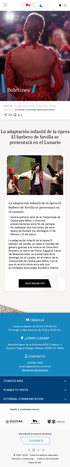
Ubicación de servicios (35, 370)
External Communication (23, 399)
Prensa (52, 105)
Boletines (8, 109)
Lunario (41, 5)
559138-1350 (35, 362)
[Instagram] (33, 450)
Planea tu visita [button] (16, 390)
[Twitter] (38, 450)
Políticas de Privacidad (48, 458)
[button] (5, 5)
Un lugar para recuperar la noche (31, 105)
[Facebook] (29, 450)
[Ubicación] (60, 5)
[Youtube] (43, 450)
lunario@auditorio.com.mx (35, 366)
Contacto (36, 356)
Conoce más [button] (13, 381)
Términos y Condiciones (23, 458)
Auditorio (28, 5)
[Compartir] (6, 115)
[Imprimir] (15, 115)
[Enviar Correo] (10, 115)
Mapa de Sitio (35, 462)
